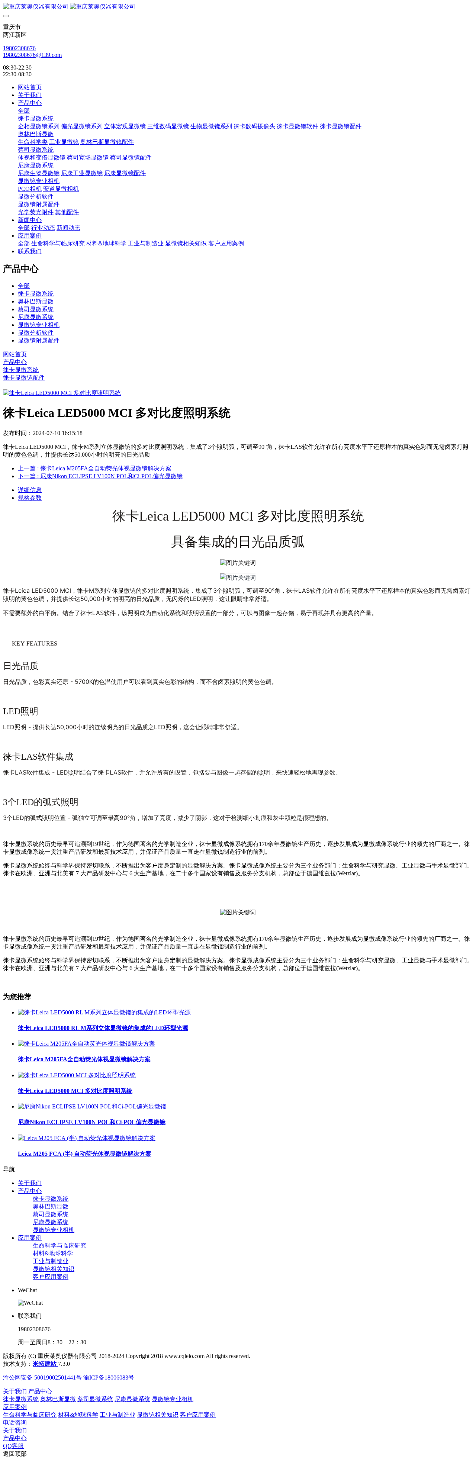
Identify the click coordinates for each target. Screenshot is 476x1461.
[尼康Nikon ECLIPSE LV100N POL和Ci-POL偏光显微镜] (92, 1106)
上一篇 (94, 468)
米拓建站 (45, 1364)
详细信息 (30, 490)
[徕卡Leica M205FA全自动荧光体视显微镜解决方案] (86, 1043)
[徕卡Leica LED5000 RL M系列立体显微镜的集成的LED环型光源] (104, 1012)
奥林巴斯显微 (36, 301)
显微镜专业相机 (39, 325)
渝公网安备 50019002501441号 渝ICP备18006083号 (68, 1377)
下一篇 (100, 476)
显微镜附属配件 (39, 340)
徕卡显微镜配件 (24, 377)
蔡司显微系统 (36, 309)
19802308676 (19, 48)
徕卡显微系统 (36, 293)
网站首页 (30, 87)
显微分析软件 (36, 332)
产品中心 (15, 362)
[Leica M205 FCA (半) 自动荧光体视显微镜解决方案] (86, 1138)
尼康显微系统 (36, 317)
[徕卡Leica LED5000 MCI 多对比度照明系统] (77, 1075)
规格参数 (30, 498)
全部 (24, 110)
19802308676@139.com (32, 55)
